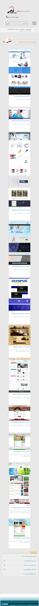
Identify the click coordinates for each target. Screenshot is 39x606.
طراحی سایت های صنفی (13, 29)
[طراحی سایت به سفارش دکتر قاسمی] (19, 442)
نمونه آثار (22, 29)
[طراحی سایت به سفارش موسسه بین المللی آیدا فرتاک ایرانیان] (19, 484)
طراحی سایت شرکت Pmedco (21, 266)
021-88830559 (14, 17)
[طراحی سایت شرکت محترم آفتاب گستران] (19, 295)
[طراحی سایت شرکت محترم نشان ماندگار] (19, 113)
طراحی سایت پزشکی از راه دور (20, 394)
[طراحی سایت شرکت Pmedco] (19, 243)
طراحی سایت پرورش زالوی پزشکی (19, 421)
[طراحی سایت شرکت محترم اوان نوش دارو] (19, 170)
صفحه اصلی (28, 29)
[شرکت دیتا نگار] (12, 9)
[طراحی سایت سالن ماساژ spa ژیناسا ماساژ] (19, 335)
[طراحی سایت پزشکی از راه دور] (19, 376)
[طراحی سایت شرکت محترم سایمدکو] (19, 72)
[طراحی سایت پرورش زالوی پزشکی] (19, 413)
